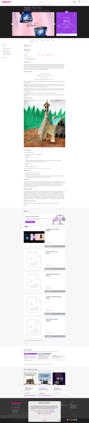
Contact (61, 403)
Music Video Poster (6, 54)
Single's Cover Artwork (7, 48)
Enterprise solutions (73, 407)
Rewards (3, 46)
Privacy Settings (27, 419)
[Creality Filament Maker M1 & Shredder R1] (44, 379)
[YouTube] (15, 407)
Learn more (45, 358)
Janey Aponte (27, 9)
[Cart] (77, 2)
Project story (4, 44)
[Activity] (79, 2)
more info (25, 51)
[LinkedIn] (18, 407)
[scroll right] (54, 24)
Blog (60, 406)
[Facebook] (12, 407)
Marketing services (73, 405)
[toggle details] (36, 395)
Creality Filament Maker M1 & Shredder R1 (44, 390)
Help (49, 351)
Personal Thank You (52, 251)
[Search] (38, 2)
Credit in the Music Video (53, 296)
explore (49, 370)
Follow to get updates (28, 360)
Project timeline (4, 57)
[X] (14, 407)
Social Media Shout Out (7, 51)
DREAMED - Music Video (32, 8)
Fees (71, 403)
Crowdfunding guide (54, 351)
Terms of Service (21, 419)
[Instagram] (17, 407)
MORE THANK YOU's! (64, 34)
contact (29, 51)
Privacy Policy (14, 419)
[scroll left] (12, 24)
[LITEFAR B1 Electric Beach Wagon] (30, 379)
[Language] (74, 2)
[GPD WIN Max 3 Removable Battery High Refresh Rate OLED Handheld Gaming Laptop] (59, 379)
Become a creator (73, 406)
